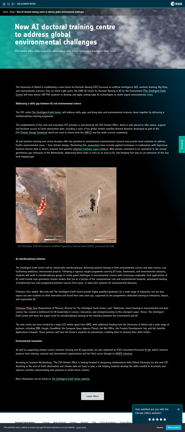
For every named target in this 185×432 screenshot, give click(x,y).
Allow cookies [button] (174, 427)
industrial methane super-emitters (90, 148)
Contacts (73, 422)
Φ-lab (148, 349)
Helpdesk (84, 422)
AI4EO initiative (124, 353)
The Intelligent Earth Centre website (71, 378)
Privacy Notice (125, 422)
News (12, 12)
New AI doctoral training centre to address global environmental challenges (50, 12)
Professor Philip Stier (27, 308)
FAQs (94, 422)
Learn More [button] (92, 396)
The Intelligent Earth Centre (46, 112)
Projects (46, 422)
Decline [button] (160, 427)
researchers (94, 145)
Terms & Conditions (108, 422)
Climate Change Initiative (33, 132)
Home (5, 12)
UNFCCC (88, 132)
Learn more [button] (81, 427)
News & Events (59, 422)
